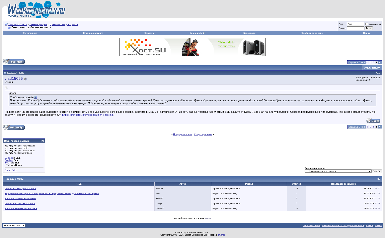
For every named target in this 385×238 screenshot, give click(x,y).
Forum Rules (11, 170)
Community (195, 33)
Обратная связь (311, 225)
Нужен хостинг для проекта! (64, 24)
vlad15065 (14, 78)
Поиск (366, 33)
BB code (9, 158)
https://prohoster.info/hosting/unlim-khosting (87, 114)
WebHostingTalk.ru (17, 24)
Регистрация (30, 33)
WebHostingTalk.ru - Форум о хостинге (343, 225)
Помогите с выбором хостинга (20, 188)
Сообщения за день (312, 33)
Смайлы (9, 160)
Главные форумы (38, 24)
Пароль (342, 28)
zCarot (221, 235)
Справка (149, 33)
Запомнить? (375, 24)
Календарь (249, 33)
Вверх (378, 225)
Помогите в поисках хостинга (20, 203)
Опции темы (371, 68)
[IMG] (7, 162)
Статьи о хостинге (93, 33)
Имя (340, 24)
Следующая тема (203, 134)
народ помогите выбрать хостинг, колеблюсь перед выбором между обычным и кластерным (52, 193)
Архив (369, 225)
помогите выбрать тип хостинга (21, 208)
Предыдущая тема (182, 134)
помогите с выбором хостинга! (20, 198)
